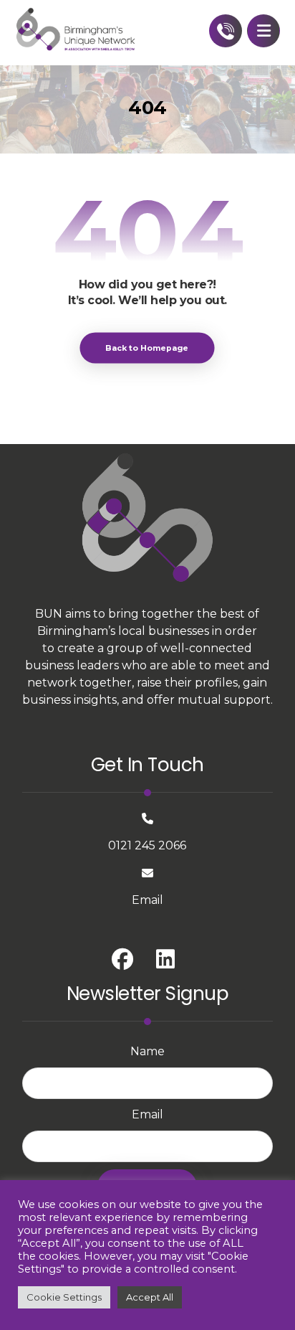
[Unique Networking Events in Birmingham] (76, 29)
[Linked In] (165, 959)
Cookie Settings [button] (64, 1297)
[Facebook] (122, 959)
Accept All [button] (149, 1297)
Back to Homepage (147, 348)
